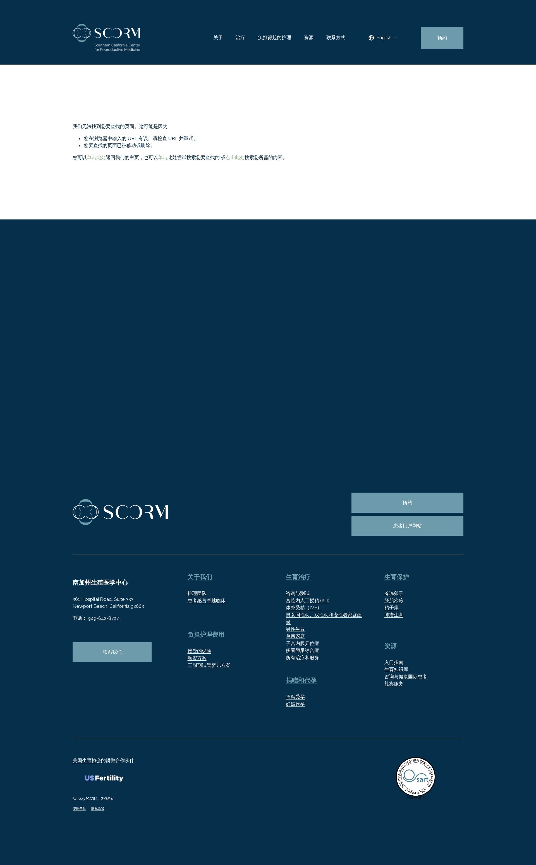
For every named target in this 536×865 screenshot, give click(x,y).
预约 (442, 38)
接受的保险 (199, 651)
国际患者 (417, 676)
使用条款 (79, 808)
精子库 (391, 607)
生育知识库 (396, 669)
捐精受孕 (295, 696)
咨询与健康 (396, 676)
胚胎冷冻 (393, 600)
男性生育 (295, 629)
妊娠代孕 (295, 704)
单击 (163, 157)
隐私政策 (97, 808)
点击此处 (235, 157)
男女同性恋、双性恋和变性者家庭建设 (324, 618)
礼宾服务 (393, 683)
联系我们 (112, 652)
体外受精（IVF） (304, 607)
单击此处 (96, 157)
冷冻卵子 (393, 593)
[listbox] (383, 38)
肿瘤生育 (393, 615)
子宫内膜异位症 (302, 643)
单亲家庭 (295, 636)
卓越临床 (216, 600)
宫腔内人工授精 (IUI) (307, 600)
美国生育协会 (87, 760)
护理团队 (197, 593)
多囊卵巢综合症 (302, 650)
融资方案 (197, 658)
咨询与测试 (298, 593)
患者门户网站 (407, 525)
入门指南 (393, 662)
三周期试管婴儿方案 (209, 665)
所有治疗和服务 (302, 657)
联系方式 (335, 37)
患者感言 (197, 600)
